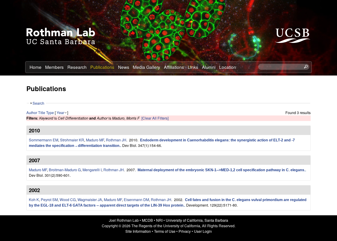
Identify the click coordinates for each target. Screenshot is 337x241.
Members (54, 67)
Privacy (185, 231)
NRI (159, 220)
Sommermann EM (43, 140)
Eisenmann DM (136, 199)
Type (50, 112)
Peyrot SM (49, 199)
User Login (203, 231)
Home (35, 67)
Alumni (208, 67)
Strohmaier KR (72, 140)
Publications (102, 67)
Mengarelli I (92, 169)
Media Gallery (146, 67)
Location (227, 67)
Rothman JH (116, 140)
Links (193, 67)
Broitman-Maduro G (65, 169)
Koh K (34, 199)
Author (31, 112)
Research (77, 67)
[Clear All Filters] (154, 118)
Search (38, 103)
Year (60, 112)
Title (41, 112)
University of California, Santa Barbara (197, 220)
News (123, 67)
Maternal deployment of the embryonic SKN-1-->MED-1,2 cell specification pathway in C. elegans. (221, 170)
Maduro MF (95, 140)
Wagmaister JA (89, 199)
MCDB (147, 220)
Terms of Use (164, 231)
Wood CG (68, 199)
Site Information (138, 231)
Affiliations (174, 67)
